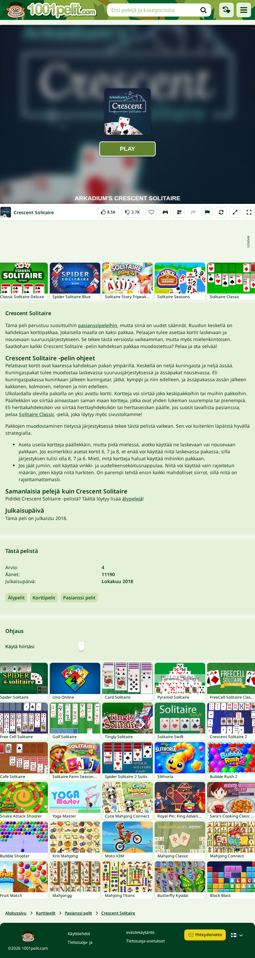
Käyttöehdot (79, 933)
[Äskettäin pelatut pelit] (226, 10)
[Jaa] (193, 212)
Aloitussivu (16, 913)
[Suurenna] (235, 212)
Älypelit (16, 597)
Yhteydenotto (208, 934)
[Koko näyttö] (249, 212)
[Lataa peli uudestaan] (221, 212)
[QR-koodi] (179, 212)
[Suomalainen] (237, 935)
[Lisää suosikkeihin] (151, 212)
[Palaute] (207, 212)
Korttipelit (44, 597)
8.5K (108, 211)
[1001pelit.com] (51, 10)
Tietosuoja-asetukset (145, 941)
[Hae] (203, 10)
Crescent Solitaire (118, 913)
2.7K (132, 211)
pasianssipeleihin (97, 325)
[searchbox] (159, 10)
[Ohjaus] (165, 212)
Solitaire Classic (36, 414)
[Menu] (243, 10)
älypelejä (132, 498)
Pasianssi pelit (79, 597)
